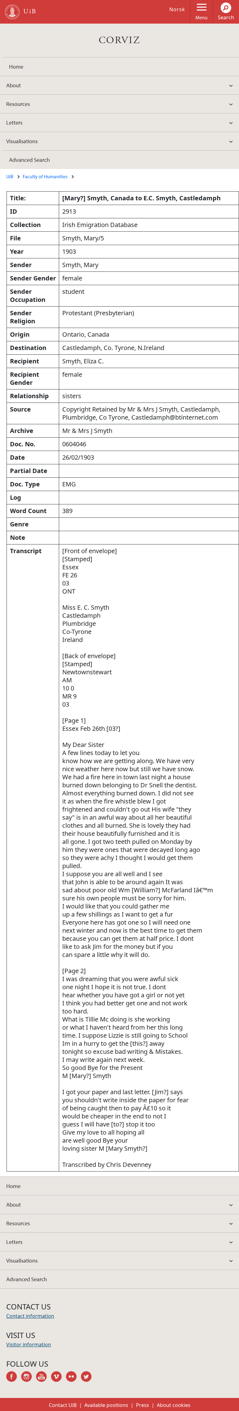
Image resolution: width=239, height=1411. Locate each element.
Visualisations (22, 141)
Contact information (30, 1316)
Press (142, 1405)
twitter (88, 1377)
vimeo (58, 1377)
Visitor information (28, 1344)
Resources (18, 103)
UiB (9, 176)
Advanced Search (29, 159)
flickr (73, 1377)
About (13, 85)
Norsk (177, 9)
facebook (13, 1377)
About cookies (173, 1405)
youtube (43, 1377)
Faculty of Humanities (45, 176)
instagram (28, 1377)
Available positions (106, 1405)
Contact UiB (63, 1405)
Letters (14, 122)
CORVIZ (119, 40)
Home (16, 66)
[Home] (12, 12)
